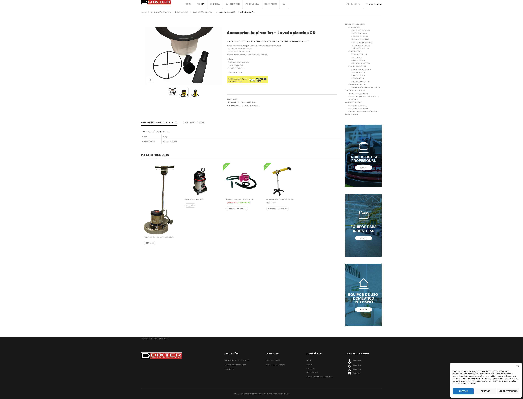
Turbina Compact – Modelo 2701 (241, 202)
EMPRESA (215, 4)
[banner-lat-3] (363, 295)
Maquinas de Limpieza (161, 12)
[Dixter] (156, 2)
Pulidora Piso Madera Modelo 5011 (159, 237)
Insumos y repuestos (202, 12)
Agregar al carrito (236, 208)
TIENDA (309, 364)
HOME (188, 4)
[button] (517, 366)
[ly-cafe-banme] (363, 156)
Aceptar (463, 391)
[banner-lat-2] (363, 225)
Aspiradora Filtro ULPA (194, 199)
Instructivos (194, 122)
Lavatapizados (181, 12)
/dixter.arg (356, 361)
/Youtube (355, 373)
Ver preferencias (508, 391)
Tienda (200, 4)
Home (143, 12)
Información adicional (159, 122)
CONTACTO (270, 4)
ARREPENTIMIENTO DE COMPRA (319, 376)
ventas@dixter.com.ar (275, 364)
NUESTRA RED (232, 4)
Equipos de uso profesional (248, 105)
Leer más (149, 243)
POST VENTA (252, 4)
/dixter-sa (356, 369)
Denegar (485, 391)
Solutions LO (163, 338)
